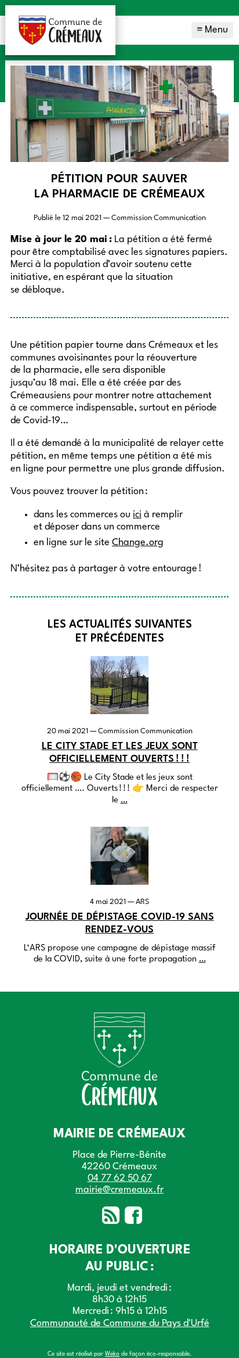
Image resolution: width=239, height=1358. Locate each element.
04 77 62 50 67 (120, 1178)
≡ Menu (212, 30)
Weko (112, 1354)
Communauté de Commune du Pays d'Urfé (119, 1323)
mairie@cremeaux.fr (119, 1190)
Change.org (138, 542)
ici (137, 515)
